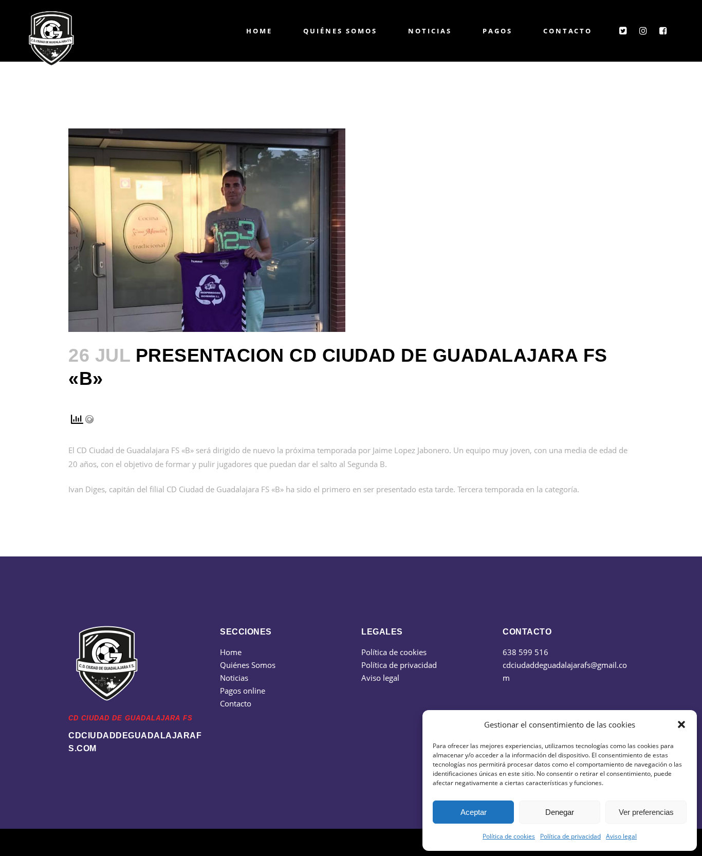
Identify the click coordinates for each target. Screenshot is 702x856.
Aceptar (473, 812)
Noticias (234, 678)
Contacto (235, 703)
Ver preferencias (646, 812)
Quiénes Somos (247, 665)
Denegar (559, 812)
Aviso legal (621, 836)
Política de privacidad (570, 836)
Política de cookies (509, 836)
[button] (681, 724)
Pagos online (242, 690)
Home (231, 652)
